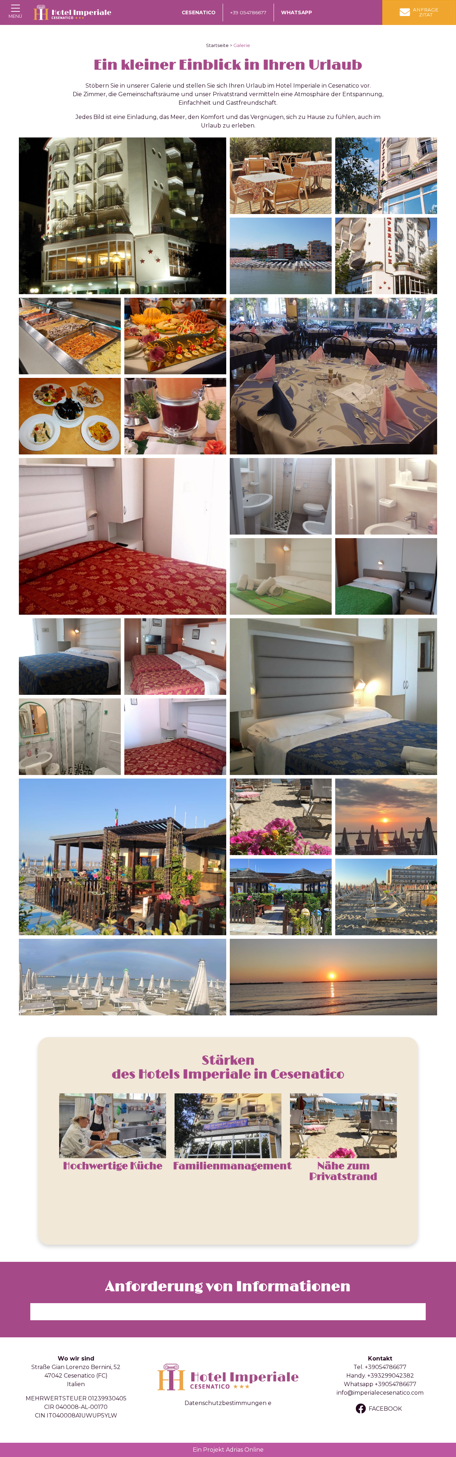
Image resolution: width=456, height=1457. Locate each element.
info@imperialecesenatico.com (380, 1392)
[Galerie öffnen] (122, 215)
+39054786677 (385, 1367)
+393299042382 (390, 1375)
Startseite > (219, 45)
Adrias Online (245, 1449)
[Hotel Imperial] (72, 12)
